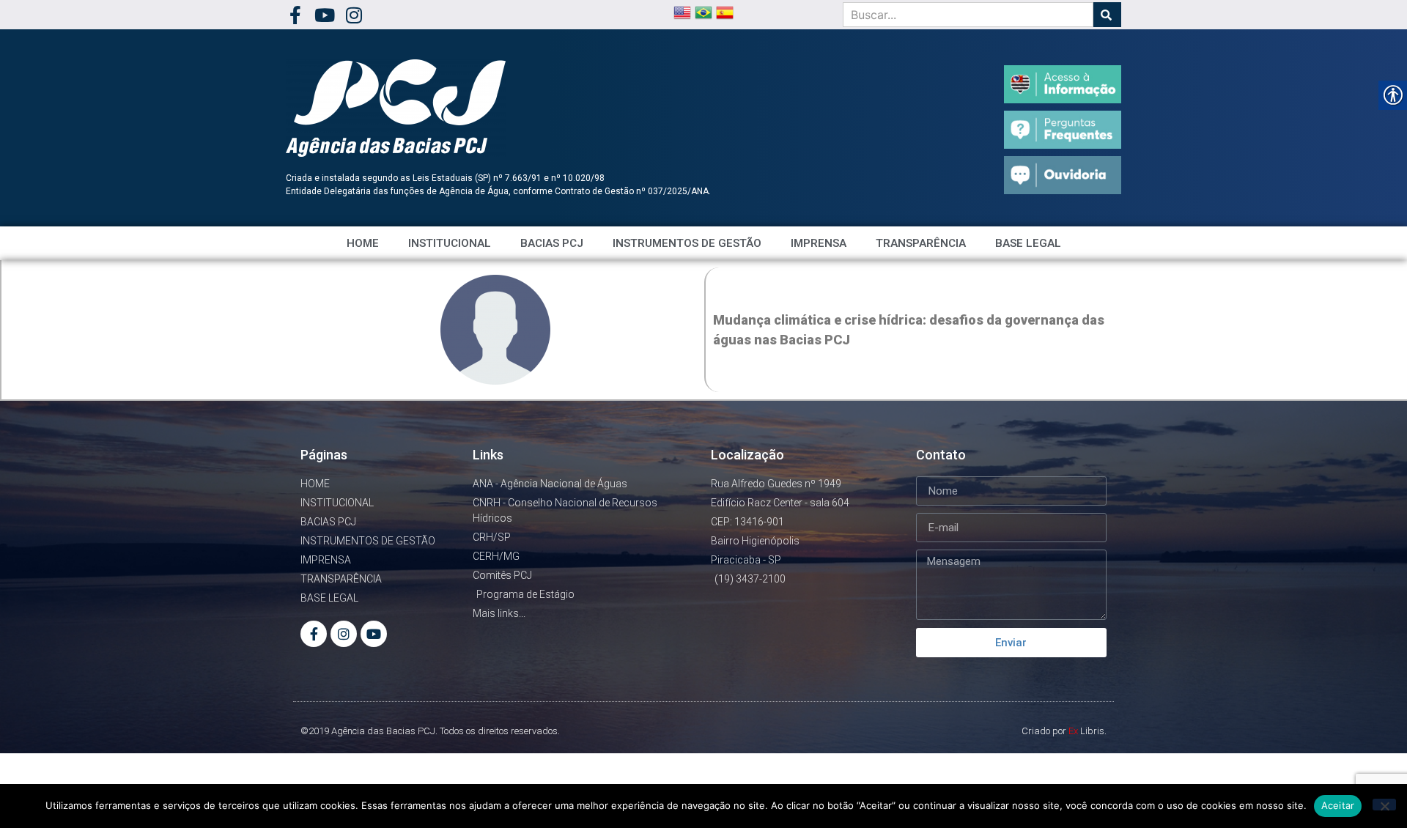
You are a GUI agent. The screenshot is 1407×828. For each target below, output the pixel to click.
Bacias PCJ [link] (551, 243)
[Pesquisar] (1107, 14)
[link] (295, 15)
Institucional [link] (449, 243)
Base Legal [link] (1028, 243)
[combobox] (968, 14)
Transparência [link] (921, 243)
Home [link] (363, 243)
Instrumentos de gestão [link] (687, 243)
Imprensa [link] (818, 243)
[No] (1384, 804)
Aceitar (1338, 805)
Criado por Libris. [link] (1064, 730)
